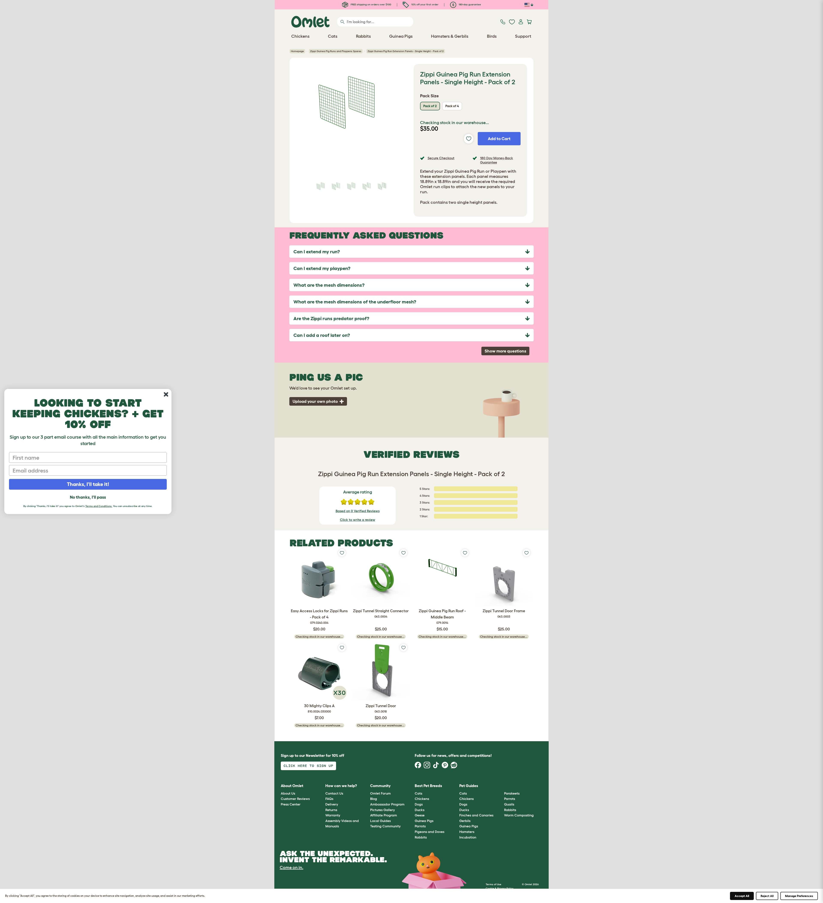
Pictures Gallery (382, 810)
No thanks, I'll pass (88, 497)
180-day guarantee (469, 4)
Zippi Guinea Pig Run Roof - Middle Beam (442, 616)
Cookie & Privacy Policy (499, 888)
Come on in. (291, 867)
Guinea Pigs (424, 821)
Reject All (767, 896)
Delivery (331, 804)
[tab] (411, 252)
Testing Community (385, 826)
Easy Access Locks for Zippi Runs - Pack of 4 (319, 616)
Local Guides (380, 821)
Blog (373, 799)
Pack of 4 (452, 106)
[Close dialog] (166, 394)
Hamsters (466, 832)
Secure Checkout (441, 158)
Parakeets (512, 793)
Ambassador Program (387, 804)
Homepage (297, 51)
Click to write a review (357, 520)
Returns (331, 810)
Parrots (420, 826)
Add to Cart (499, 138)
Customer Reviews (295, 799)
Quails (509, 804)
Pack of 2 (430, 106)
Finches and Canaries (476, 815)
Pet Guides (468, 786)
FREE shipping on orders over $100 (370, 4)
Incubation (467, 837)
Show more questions (505, 351)
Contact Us (334, 793)
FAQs (329, 799)
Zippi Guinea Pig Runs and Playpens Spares (335, 51)
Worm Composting (519, 815)
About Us (288, 793)
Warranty (332, 815)
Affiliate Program (383, 815)
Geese (420, 815)
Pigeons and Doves (429, 832)
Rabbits (421, 837)
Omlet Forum (380, 793)
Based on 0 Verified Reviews (358, 511)
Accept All (742, 896)
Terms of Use (493, 884)
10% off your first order (425, 4)
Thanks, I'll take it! (88, 484)
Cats (418, 793)
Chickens (422, 799)
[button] (500, 786)
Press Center (290, 804)
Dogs (419, 804)
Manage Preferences (799, 896)
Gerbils (464, 821)
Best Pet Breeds (428, 786)
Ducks (419, 810)
